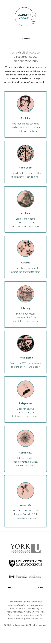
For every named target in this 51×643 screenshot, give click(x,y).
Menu (27, 38)
